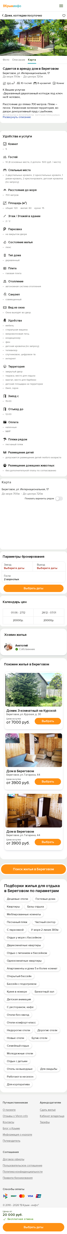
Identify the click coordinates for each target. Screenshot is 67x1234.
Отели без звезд (18, 1015)
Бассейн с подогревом (21, 984)
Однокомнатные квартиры (24, 960)
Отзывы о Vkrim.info (15, 1116)
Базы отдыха (35, 906)
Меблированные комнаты (24, 914)
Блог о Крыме (11, 1128)
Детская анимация (19, 999)
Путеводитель (11, 1140)
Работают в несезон (20, 1076)
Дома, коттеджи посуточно (23, 15)
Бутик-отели (39, 1038)
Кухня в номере (17, 991)
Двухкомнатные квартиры (24, 945)
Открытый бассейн (19, 976)
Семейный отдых (18, 1045)
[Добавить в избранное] (64, 15)
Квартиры (13, 906)
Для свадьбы (48, 1069)
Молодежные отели (20, 1053)
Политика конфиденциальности (23, 1171)
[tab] (31, 48)
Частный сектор (45, 922)
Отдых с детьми (17, 1061)
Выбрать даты (33, 1227)
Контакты (8, 1122)
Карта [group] (32, 59)
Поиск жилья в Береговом (33, 869)
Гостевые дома (45, 899)
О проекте (9, 1110)
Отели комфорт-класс (21, 1022)
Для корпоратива (18, 1084)
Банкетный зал (44, 991)
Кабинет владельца (52, 1116)
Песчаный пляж (17, 922)
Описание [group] (18, 59)
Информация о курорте (17, 1134)
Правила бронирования (18, 1178)
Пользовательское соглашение (22, 1165)
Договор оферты (13, 1159)
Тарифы (45, 1122)
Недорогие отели (18, 1030)
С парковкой (15, 930)
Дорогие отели (47, 1030)
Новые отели (15, 1038)
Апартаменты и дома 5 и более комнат (32, 968)
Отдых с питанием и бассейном (27, 953)
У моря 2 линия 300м (44, 930)
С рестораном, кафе (20, 1007)
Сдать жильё (48, 1110)
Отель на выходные (20, 1069)
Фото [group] (6, 59)
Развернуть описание (17, 117)
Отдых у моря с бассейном (24, 937)
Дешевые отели (17, 899)
